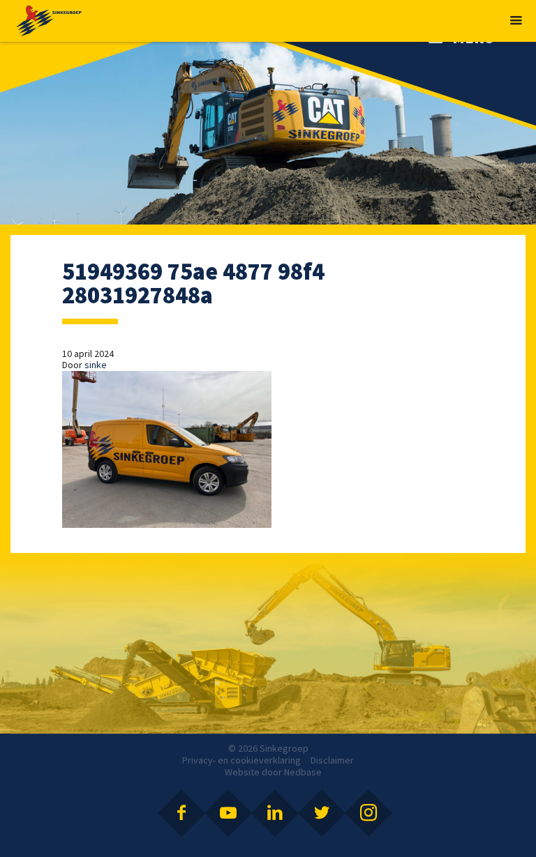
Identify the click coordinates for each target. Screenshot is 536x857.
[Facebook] (181, 813)
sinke (95, 364)
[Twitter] (321, 813)
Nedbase (303, 772)
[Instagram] (368, 813)
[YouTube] (228, 813)
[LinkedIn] (275, 813)
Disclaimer (332, 760)
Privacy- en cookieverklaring (241, 760)
